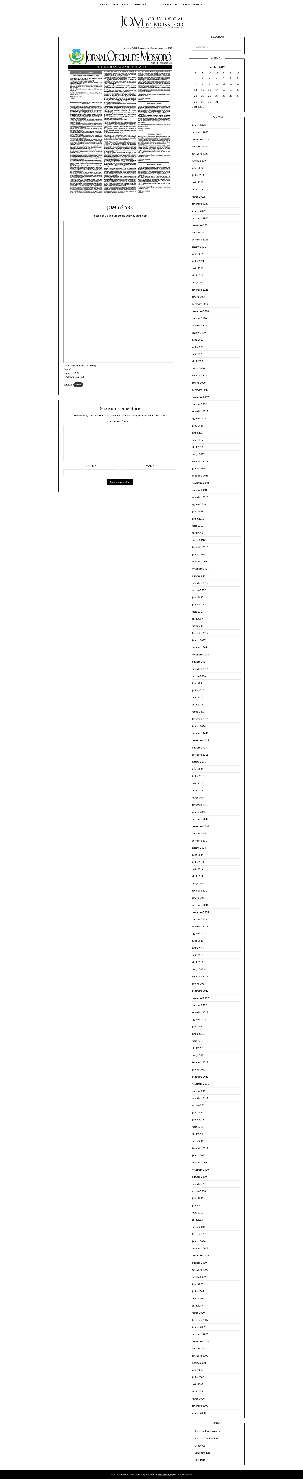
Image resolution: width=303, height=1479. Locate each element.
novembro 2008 (200, 1341)
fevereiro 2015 (200, 804)
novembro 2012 (200, 998)
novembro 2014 (200, 826)
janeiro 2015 (199, 811)
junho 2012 (198, 1033)
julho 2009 (197, 1284)
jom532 (67, 384)
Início (103, 4)
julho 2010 (197, 1198)
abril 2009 (197, 1305)
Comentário (119, 421)
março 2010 (198, 1226)
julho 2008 (197, 1369)
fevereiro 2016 (200, 718)
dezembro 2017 (200, 561)
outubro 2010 (199, 1176)
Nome (91, 465)
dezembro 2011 (200, 1076)
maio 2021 (197, 268)
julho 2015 (197, 769)
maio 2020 (197, 354)
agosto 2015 (199, 761)
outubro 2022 (199, 146)
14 (195, 89)
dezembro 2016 (200, 647)
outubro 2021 (199, 232)
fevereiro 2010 (200, 1234)
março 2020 (198, 368)
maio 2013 (197, 955)
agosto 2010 (199, 1191)
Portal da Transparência (207, 1431)
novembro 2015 (200, 740)
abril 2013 (197, 962)
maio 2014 (197, 869)
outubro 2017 (199, 575)
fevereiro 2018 (200, 547)
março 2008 (198, 1398)
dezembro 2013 (200, 904)
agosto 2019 (199, 418)
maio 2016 (197, 697)
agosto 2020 (199, 332)
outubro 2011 (199, 1091)
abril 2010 (197, 1219)
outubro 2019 (199, 404)
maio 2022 (197, 182)
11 (223, 83)
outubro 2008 (199, 1348)
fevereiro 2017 (200, 633)
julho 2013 (197, 940)
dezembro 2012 (200, 990)
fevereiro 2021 (200, 289)
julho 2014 (197, 854)
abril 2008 (197, 1391)
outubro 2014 (199, 833)
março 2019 (198, 454)
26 (230, 95)
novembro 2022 (200, 139)
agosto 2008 (199, 1362)
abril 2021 (197, 275)
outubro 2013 (199, 919)
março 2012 (198, 1055)
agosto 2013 (199, 933)
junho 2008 (198, 1377)
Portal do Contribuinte (206, 1438)
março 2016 (198, 711)
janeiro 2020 (199, 382)
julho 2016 (197, 683)
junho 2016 (198, 690)
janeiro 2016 (199, 726)
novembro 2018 (200, 482)
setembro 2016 (200, 668)
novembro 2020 (200, 311)
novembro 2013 (200, 912)
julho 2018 (197, 511)
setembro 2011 (200, 1098)
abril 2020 (197, 361)
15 (202, 89)
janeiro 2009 (199, 1327)
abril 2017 (197, 618)
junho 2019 (198, 432)
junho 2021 (198, 261)
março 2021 (198, 282)
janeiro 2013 (199, 983)
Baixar (78, 384)
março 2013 (198, 969)
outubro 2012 (199, 1005)
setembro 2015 (200, 754)
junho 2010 (198, 1205)
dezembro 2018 (200, 475)
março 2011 (198, 1141)
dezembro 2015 (200, 733)
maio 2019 (197, 439)
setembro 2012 (200, 1012)
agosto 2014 (199, 847)
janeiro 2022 (199, 211)
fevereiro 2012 (200, 1062)
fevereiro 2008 (200, 1405)
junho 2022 (198, 175)
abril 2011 (197, 1133)
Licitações (199, 1445)
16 (209, 89)
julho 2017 (197, 597)
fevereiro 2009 (200, 1319)
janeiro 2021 (199, 296)
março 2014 (198, 883)
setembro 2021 (200, 239)
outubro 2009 (199, 1262)
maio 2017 (197, 611)
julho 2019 (197, 425)
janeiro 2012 (199, 1069)
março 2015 (198, 797)
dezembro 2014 (200, 819)
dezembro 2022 (200, 132)
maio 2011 (197, 1126)
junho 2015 (198, 776)
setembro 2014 (200, 840)
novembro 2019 (200, 396)
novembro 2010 (200, 1169)
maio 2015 (197, 783)
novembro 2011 (200, 1083)
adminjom (141, 215)
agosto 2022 (199, 160)
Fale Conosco (192, 4)
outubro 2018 (199, 489)
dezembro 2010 (200, 1162)
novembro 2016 (200, 654)
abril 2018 (197, 532)
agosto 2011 (199, 1105)
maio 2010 (197, 1212)
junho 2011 (198, 1119)
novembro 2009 (200, 1255)
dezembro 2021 (200, 218)
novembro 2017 (200, 568)
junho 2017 (198, 604)
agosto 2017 (199, 590)
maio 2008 (197, 1384)
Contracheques (202, 1452)
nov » (201, 106)
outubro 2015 (199, 747)
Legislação (141, 4)
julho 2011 (197, 1112)
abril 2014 (197, 876)
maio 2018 (197, 525)
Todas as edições (166, 4)
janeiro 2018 (199, 554)
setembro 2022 (200, 153)
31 (216, 101)
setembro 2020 (200, 325)
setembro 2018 (200, 497)
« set (194, 106)
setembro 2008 (200, 1355)
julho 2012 (197, 1026)
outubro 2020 (199, 318)
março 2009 (198, 1312)
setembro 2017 (200, 583)
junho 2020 (198, 346)
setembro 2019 (200, 411)
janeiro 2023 (199, 125)
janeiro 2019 (199, 468)
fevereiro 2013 (200, 976)
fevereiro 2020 (200, 375)
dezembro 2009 (200, 1248)
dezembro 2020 (200, 303)
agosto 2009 (199, 1276)
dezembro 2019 (200, 389)
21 (195, 95)
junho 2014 (198, 862)
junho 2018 (198, 518)
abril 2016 (197, 704)
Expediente (120, 4)
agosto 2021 (199, 246)
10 (216, 83)
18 (223, 89)
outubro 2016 (199, 661)
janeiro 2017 (199, 640)
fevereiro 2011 (200, 1148)
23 (209, 95)
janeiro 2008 (199, 1413)
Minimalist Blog (165, 1474)
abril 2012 (197, 1047)
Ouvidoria (199, 1459)
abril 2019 (197, 447)
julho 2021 (197, 253)
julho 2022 (197, 168)
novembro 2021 (200, 225)
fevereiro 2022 (200, 203)
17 (216, 89)
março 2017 (198, 625)
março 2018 (198, 540)
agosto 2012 (199, 1019)
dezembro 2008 (200, 1334)
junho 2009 (198, 1291)
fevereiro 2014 (200, 890)
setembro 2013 (200, 926)
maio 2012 (197, 1040)
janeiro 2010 (199, 1241)
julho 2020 (197, 339)
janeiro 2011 (199, 1155)
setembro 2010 (200, 1184)
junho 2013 (198, 947)
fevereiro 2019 (200, 461)
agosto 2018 (199, 504)
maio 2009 (197, 1298)
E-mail (148, 465)
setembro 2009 (200, 1269)
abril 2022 (197, 189)
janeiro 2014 (199, 897)
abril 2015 (197, 790)
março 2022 (198, 196)
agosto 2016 (199, 676)
